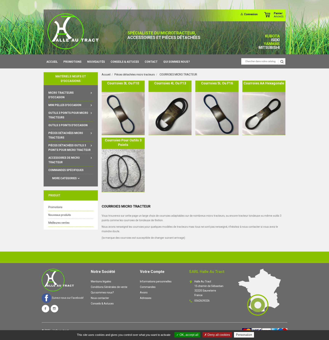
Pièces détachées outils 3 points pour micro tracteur (70, 147)
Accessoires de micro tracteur (70, 160)
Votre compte (152, 271)
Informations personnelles (156, 281)
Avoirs (144, 292)
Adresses (145, 298)
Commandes (148, 286)
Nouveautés (96, 61)
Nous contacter (100, 298)
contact (151, 61)
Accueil (52, 61)
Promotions (72, 61)
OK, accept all (188, 334)
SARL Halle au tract (206, 271)
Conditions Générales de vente (109, 286)
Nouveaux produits (59, 214)
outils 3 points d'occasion (68, 125)
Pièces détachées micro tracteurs (70, 135)
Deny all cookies (218, 334)
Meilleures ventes (58, 222)
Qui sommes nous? (176, 61)
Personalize (244, 334)
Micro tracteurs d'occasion (70, 95)
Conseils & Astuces (125, 61)
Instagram (54, 308)
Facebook (45, 308)
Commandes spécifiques (66, 170)
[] (282, 61)
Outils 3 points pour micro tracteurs (70, 115)
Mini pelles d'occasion (70, 105)
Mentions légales (101, 281)
